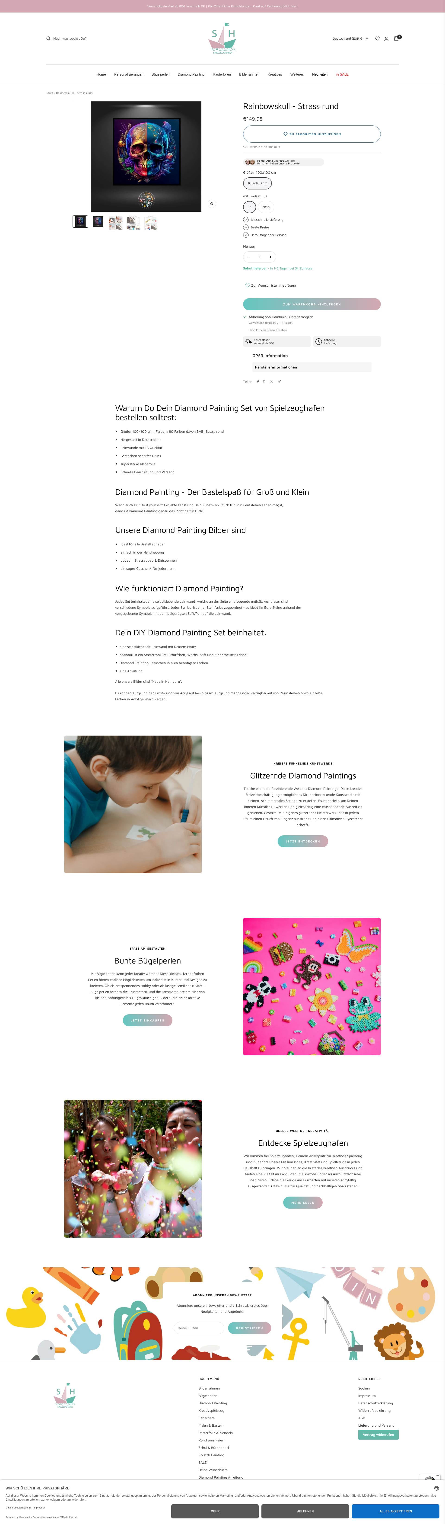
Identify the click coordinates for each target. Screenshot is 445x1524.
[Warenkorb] (396, 38)
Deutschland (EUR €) (348, 38)
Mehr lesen (303, 1202)
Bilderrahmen (209, 1388)
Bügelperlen (208, 1396)
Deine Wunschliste (213, 1470)
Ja (249, 207)
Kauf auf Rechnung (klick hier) (275, 6)
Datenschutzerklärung (375, 1403)
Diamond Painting (213, 1403)
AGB (361, 1418)
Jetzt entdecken (303, 841)
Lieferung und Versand (376, 1425)
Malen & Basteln (211, 1425)
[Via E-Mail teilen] (279, 381)
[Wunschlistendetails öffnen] (377, 38)
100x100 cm (257, 183)
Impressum (367, 1396)
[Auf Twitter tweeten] (271, 381)
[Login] (386, 39)
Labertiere (207, 1418)
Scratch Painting (211, 1455)
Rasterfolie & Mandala (216, 1433)
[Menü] (437, 1476)
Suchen (364, 1388)
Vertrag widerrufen (378, 1435)
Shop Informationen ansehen (268, 330)
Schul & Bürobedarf (214, 1448)
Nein (266, 207)
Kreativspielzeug (211, 1410)
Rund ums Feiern (212, 1440)
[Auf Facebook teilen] (258, 381)
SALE (203, 1462)
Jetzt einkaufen (147, 1020)
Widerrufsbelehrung (374, 1410)
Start (49, 93)
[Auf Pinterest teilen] (264, 381)
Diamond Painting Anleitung (221, 1477)
